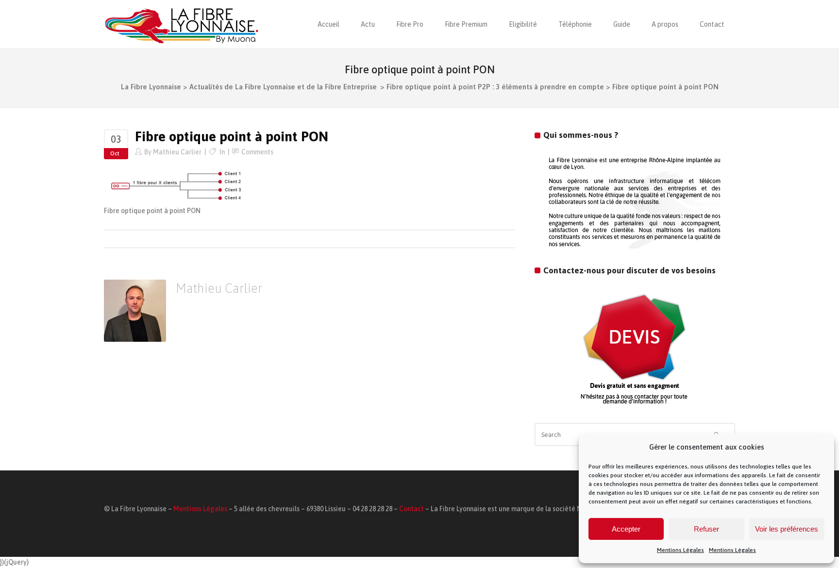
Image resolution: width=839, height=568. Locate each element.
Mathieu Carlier (177, 152)
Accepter (626, 529)
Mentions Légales (680, 550)
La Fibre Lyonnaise (151, 87)
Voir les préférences (786, 529)
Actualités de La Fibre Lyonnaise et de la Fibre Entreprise (283, 87)
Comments (257, 152)
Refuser (706, 529)
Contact (411, 509)
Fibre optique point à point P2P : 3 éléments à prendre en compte (495, 87)
